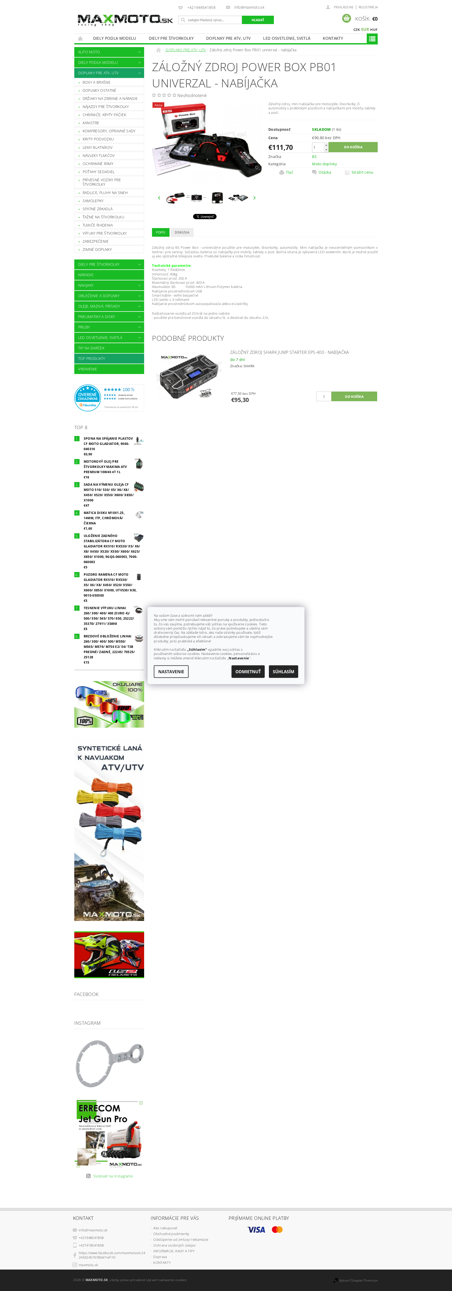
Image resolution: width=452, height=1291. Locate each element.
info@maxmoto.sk (93, 1230)
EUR (365, 29)
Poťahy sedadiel (99, 171)
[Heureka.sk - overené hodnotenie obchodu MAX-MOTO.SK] (109, 397)
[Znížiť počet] (326, 149)
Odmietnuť (248, 671)
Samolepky (93, 200)
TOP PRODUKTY (91, 358)
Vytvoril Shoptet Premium (358, 1280)
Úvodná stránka (80, 38)
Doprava (160, 1256)
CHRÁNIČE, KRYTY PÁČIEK (104, 114)
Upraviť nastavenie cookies (166, 1280)
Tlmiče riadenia (98, 225)
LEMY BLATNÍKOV (97, 147)
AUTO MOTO (89, 51)
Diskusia (182, 232)
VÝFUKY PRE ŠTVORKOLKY (105, 233)
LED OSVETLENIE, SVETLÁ (286, 38)
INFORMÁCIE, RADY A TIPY (174, 1251)
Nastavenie (171, 671)
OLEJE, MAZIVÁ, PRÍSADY (99, 306)
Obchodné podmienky (171, 1233)
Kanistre (91, 122)
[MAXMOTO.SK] (125, 14)
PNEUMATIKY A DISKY (96, 316)
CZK (356, 29)
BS (314, 156)
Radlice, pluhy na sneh (105, 192)
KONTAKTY (333, 38)
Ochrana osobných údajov (174, 1245)
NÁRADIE (85, 274)
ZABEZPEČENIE (96, 241)
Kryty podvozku (98, 139)
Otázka (325, 172)
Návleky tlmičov (99, 155)
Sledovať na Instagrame (113, 1176)
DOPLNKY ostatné (99, 90)
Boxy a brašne (96, 82)
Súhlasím (283, 671)
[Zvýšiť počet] (326, 145)
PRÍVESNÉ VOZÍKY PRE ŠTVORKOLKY (102, 182)
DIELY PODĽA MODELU (114, 38)
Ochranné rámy (98, 163)
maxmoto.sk (88, 1264)
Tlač (289, 172)
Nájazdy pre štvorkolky (106, 106)
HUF (373, 29)
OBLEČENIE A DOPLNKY (98, 295)
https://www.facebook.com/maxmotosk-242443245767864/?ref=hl (112, 1255)
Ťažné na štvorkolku (103, 216)
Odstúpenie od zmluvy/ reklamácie (180, 1239)
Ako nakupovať (165, 1228)
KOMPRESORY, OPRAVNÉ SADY (109, 130)
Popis (160, 232)
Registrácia (368, 7)
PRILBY (84, 327)
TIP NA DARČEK (91, 348)
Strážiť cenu (363, 172)
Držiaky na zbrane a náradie (110, 98)
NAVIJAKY (86, 285)
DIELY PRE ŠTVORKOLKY (171, 38)
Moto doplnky (324, 163)
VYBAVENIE (87, 368)
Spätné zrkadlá (97, 208)
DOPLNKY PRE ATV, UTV (228, 38)
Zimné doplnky (97, 249)
